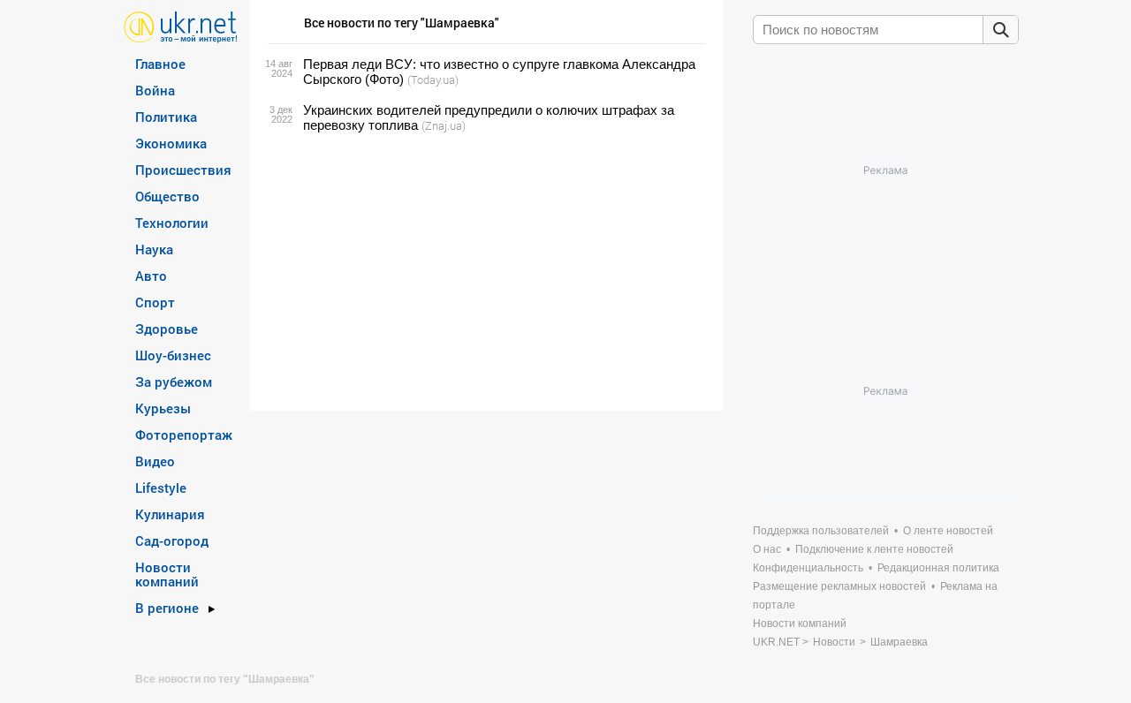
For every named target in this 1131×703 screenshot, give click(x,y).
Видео (155, 461)
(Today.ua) (433, 79)
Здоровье (166, 328)
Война (155, 90)
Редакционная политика (938, 568)
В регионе (167, 608)
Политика (166, 117)
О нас (767, 549)
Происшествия (183, 170)
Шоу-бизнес (173, 355)
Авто (151, 275)
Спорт (155, 302)
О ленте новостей (948, 531)
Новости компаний (167, 574)
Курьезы (163, 408)
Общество (167, 196)
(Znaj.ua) (443, 125)
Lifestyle (160, 487)
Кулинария (170, 514)
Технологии (172, 222)
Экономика (171, 143)
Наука (154, 249)
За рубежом (173, 381)
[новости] (181, 26)
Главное (160, 64)
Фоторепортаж (183, 434)
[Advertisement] (483, 272)
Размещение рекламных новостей (839, 586)
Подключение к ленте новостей (874, 549)
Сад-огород (172, 540)
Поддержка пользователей (821, 531)
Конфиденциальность (808, 568)
